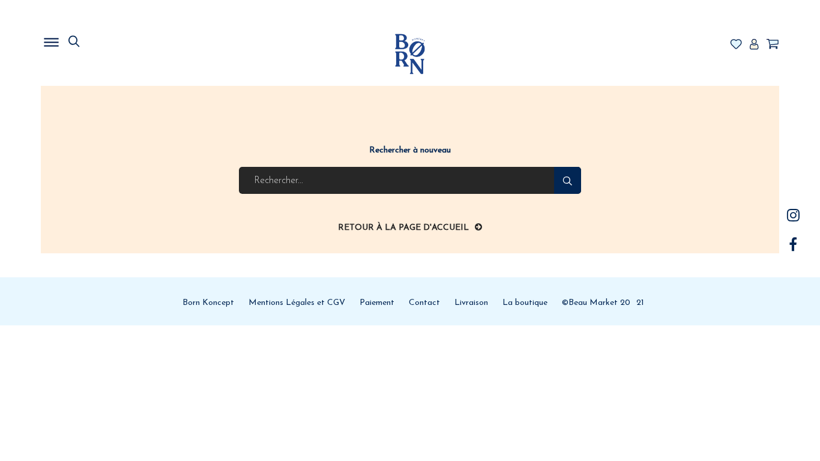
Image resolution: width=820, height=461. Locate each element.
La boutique (524, 302)
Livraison (471, 302)
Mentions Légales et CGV (297, 302)
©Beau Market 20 (596, 302)
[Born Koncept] (410, 53)
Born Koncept (208, 302)
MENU (113, 39)
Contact (424, 302)
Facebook (793, 244)
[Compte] (754, 45)
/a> (793, 215)
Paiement (377, 302)
